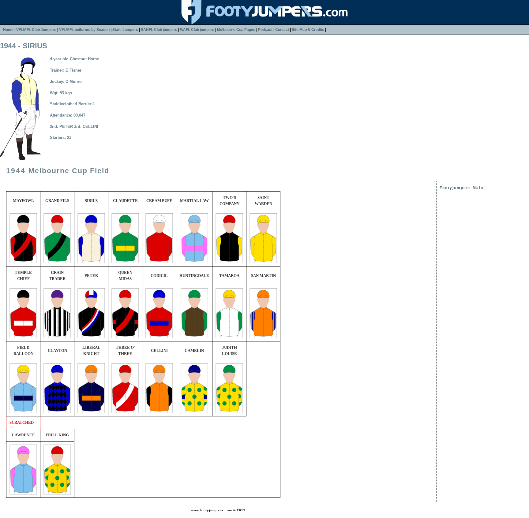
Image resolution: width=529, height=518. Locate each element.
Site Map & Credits (308, 30)
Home (8, 30)
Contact (282, 30)
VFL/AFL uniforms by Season (84, 30)
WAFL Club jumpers (197, 30)
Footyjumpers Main (461, 188)
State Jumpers (125, 30)
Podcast (265, 30)
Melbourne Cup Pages (236, 30)
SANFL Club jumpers (159, 30)
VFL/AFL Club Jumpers (36, 30)
